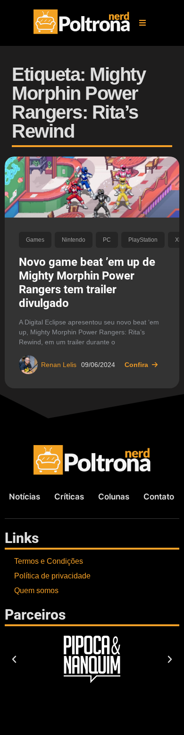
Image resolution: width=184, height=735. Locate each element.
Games (35, 239)
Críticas (69, 496)
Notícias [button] (24, 496)
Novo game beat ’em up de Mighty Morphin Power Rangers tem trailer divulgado (87, 282)
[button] (142, 22)
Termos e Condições (48, 561)
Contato (158, 496)
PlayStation (143, 239)
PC (107, 239)
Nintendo (73, 239)
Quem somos (36, 590)
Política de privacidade (52, 576)
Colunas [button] (113, 496)
